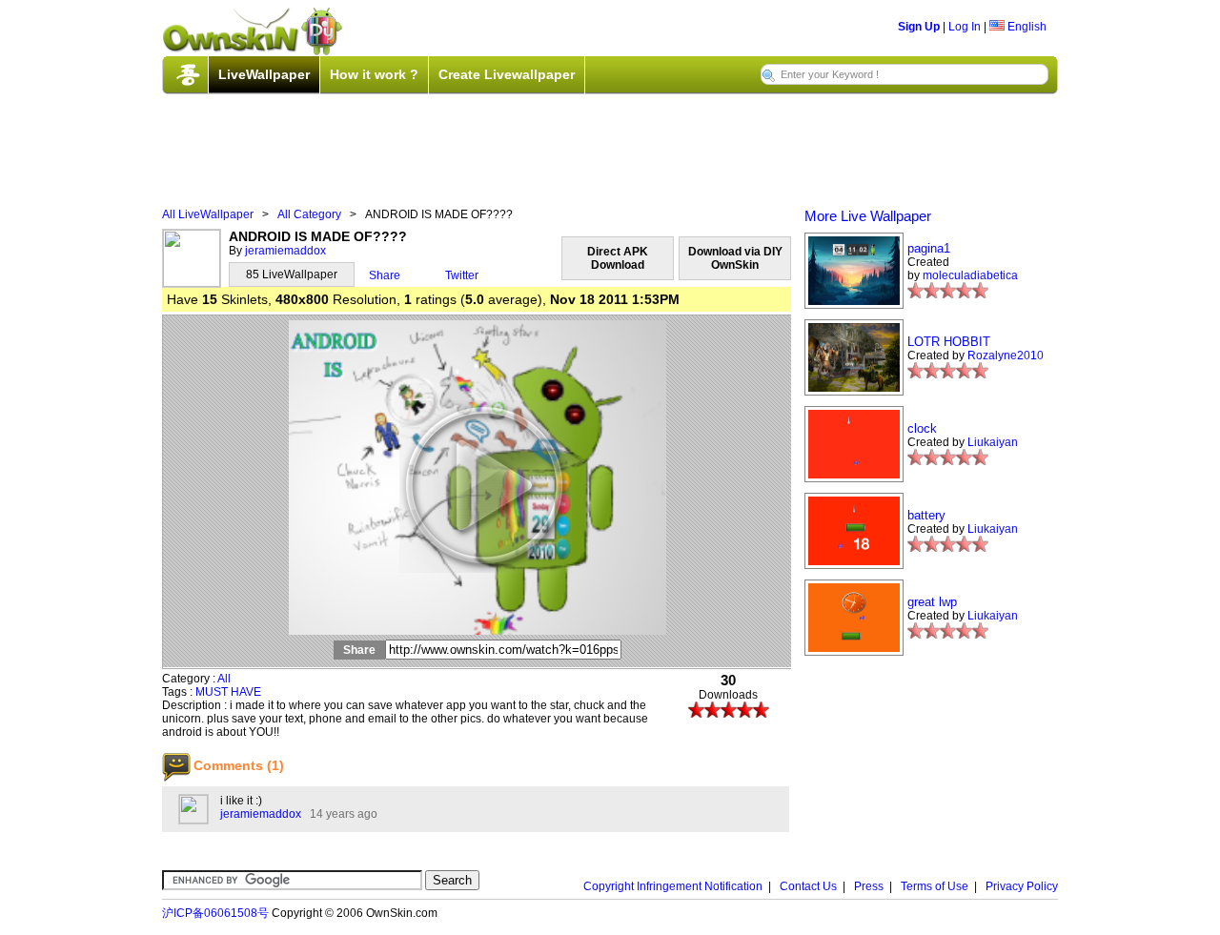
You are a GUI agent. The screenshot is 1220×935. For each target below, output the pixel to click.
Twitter (461, 275)
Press (869, 886)
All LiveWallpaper (208, 214)
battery (926, 515)
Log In (964, 26)
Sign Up (919, 26)
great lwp (932, 602)
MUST (211, 692)
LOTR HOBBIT (948, 342)
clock (922, 428)
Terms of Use (934, 886)
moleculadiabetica (970, 275)
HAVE (246, 692)
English (1026, 26)
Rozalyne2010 (1005, 355)
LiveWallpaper (264, 74)
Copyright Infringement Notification (672, 886)
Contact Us (808, 886)
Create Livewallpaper (506, 74)
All (224, 678)
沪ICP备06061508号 (215, 913)
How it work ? (374, 74)
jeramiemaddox (285, 250)
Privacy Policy (1022, 886)
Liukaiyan (992, 442)
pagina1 (928, 248)
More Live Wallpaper (867, 216)
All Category (309, 214)
